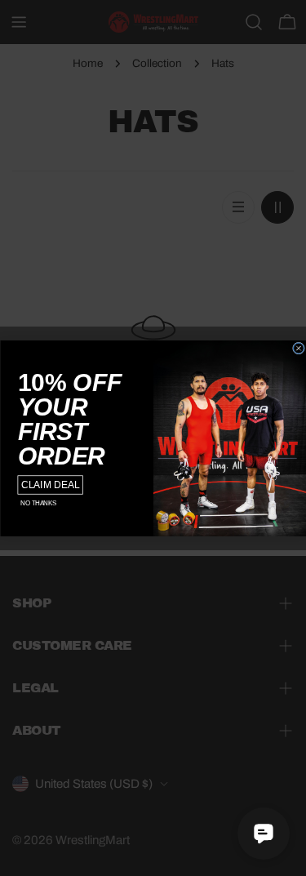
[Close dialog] (298, 348)
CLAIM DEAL (50, 485)
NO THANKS (37, 503)
